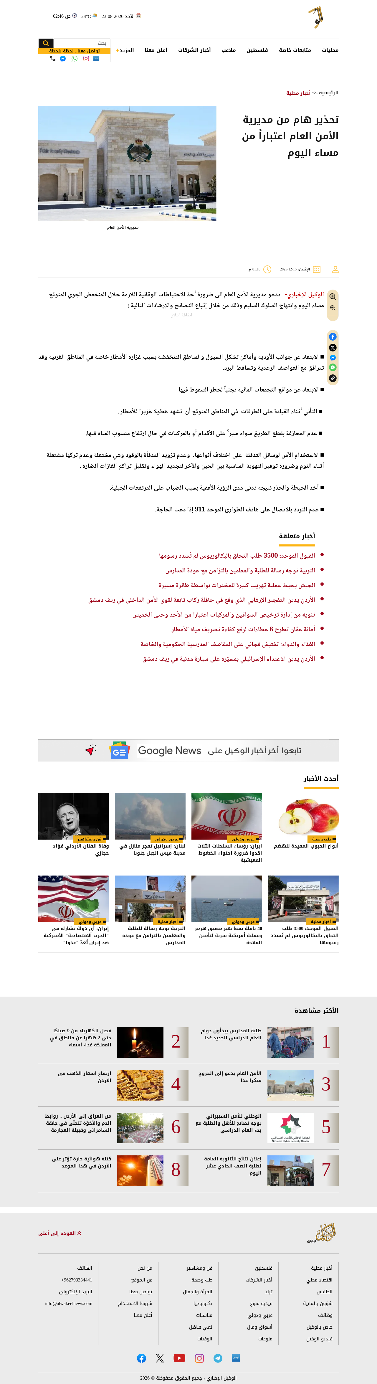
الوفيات (204, 1338)
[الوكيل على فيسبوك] (141, 1358)
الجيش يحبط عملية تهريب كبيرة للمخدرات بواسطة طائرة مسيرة (237, 585)
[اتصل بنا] (52, 58)
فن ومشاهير (89, 839)
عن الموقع (141, 1279)
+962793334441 (76, 1279)
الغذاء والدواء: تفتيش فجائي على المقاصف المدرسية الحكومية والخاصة (227, 644)
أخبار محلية (298, 93)
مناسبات (204, 1315)
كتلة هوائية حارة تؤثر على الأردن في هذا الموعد (81, 1162)
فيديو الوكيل (319, 1338)
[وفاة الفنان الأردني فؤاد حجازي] (73, 816)
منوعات (265, 1338)
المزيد (127, 50)
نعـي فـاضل (200, 1327)
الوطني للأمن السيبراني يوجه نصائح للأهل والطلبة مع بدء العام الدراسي (229, 1123)
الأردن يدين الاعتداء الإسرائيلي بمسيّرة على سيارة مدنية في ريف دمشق (228, 659)
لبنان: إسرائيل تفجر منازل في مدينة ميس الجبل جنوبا (152, 850)
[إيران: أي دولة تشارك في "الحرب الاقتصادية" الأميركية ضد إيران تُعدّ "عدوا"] (73, 899)
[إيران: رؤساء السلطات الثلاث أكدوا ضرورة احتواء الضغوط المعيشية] (226, 816)
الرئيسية (329, 92)
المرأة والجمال (197, 1291)
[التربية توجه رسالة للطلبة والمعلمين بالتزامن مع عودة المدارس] (150, 899)
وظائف (325, 1315)
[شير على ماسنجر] (333, 358)
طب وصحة (321, 839)
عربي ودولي (243, 839)
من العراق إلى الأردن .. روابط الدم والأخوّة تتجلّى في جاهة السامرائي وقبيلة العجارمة (78, 1123)
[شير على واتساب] (333, 367)
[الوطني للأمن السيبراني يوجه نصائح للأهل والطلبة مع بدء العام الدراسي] (290, 1128)
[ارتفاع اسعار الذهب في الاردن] (140, 1085)
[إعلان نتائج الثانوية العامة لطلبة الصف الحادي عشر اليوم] (290, 1170)
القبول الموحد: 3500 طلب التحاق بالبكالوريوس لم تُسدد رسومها (237, 556)
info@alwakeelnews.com (68, 1303)
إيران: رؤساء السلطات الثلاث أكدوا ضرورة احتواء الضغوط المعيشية (229, 853)
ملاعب (228, 50)
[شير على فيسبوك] (333, 337)
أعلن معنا (156, 50)
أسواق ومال (259, 1327)
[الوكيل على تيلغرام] (218, 1358)
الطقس (325, 1291)
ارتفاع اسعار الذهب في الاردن (84, 1077)
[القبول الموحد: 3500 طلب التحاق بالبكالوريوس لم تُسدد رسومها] (303, 899)
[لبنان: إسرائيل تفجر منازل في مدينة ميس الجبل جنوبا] (150, 816)
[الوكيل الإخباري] (308, 19)
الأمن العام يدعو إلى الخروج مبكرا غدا (230, 1077)
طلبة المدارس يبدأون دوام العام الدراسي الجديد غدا (231, 1034)
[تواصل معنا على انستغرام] (86, 58)
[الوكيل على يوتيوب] (179, 1358)
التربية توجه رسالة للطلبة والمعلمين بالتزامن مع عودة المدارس (240, 571)
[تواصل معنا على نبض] (96, 58)
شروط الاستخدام (135, 1303)
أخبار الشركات (194, 50)
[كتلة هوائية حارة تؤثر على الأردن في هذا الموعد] (140, 1170)
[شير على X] (333, 348)
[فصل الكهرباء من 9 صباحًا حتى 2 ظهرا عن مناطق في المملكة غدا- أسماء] (140, 1042)
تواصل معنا (140, 1291)
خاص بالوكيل (320, 1327)
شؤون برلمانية (318, 1303)
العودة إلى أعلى (57, 1233)
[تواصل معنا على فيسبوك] (63, 59)
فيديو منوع (261, 1303)
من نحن (145, 1268)
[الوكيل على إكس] (160, 1358)
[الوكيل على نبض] (236, 1358)
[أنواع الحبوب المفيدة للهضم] (303, 816)
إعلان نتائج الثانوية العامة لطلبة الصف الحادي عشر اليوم (233, 1166)
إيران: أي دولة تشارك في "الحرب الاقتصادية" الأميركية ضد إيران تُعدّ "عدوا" (76, 935)
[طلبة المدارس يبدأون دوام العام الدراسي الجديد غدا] (290, 1042)
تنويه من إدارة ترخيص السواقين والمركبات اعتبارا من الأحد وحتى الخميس (223, 615)
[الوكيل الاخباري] (322, 1233)
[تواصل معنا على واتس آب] (74, 59)
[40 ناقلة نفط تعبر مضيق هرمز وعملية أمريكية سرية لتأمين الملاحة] (226, 899)
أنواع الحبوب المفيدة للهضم (306, 846)
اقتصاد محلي (319, 1279)
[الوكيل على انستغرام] (199, 1358)
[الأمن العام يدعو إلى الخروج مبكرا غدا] (290, 1085)
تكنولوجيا (203, 1303)
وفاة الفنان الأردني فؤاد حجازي (81, 850)
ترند (268, 1291)
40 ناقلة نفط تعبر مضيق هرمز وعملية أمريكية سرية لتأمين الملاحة (228, 935)
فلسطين (257, 50)
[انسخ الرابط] (333, 378)
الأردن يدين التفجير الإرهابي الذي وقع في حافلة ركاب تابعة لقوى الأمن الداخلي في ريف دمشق (201, 600)
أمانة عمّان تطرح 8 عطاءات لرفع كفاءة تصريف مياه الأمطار (243, 629)
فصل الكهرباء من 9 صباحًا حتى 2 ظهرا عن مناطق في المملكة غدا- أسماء (80, 1037)
